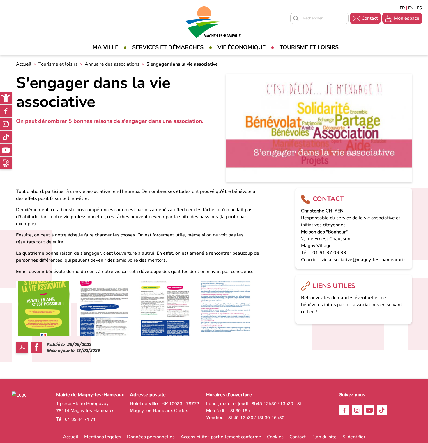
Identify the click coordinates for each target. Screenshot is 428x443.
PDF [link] (22, 347)
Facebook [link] (6, 111)
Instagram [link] (6, 124)
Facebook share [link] (36, 347)
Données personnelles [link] (151, 437)
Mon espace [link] (406, 18)
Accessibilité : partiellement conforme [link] (221, 437)
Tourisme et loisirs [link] (309, 47)
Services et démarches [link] (168, 47)
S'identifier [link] (353, 437)
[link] (6, 98)
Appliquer (296, 18)
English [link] (411, 8)
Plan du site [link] (324, 437)
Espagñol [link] (419, 8)
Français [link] (402, 8)
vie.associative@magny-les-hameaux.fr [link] (363, 260)
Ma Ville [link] (105, 47)
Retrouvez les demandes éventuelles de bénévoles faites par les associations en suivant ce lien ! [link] (351, 305)
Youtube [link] (6, 150)
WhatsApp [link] (6, 163)
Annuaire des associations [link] (112, 64)
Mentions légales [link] (102, 437)
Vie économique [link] (241, 47)
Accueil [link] (23, 64)
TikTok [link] (6, 137)
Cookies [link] (275, 437)
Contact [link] (370, 18)
